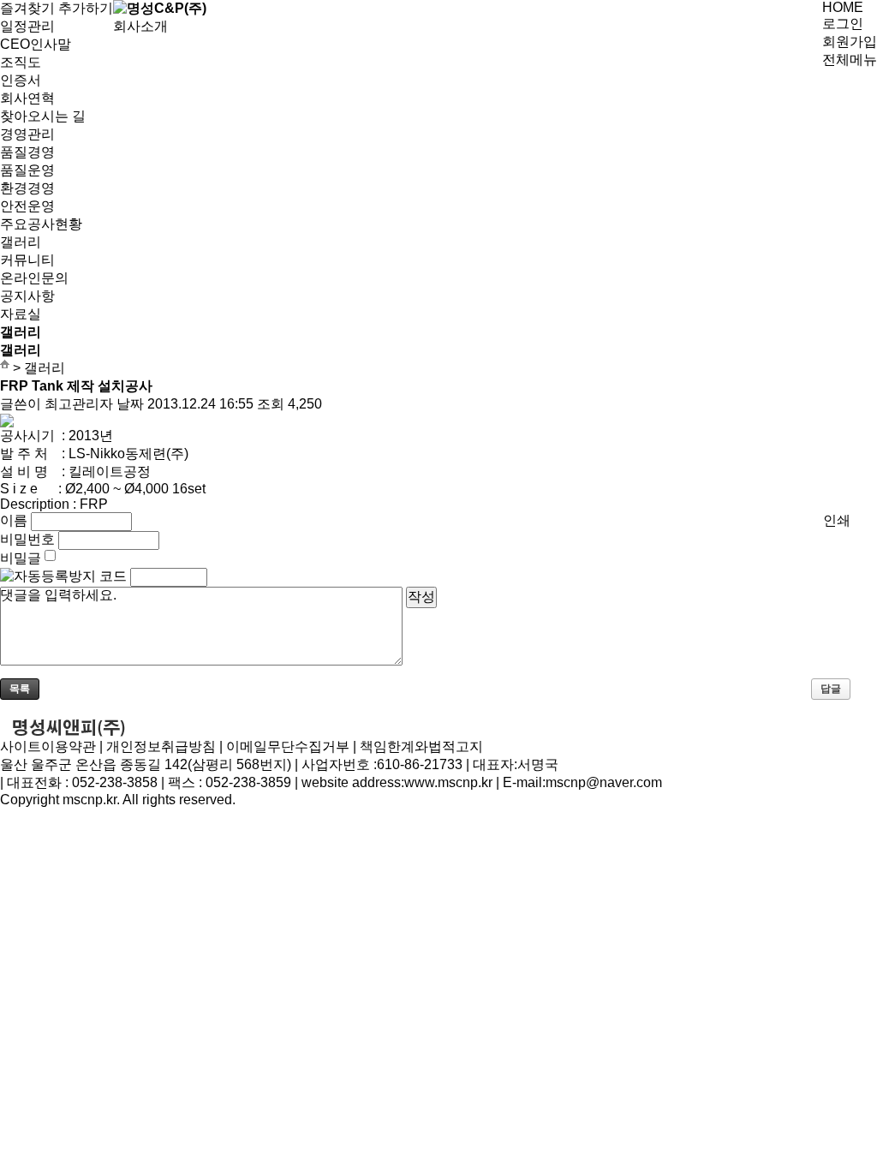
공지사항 (27, 296)
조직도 (20, 62)
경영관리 (27, 134)
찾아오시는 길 (43, 116)
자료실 (20, 314)
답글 (830, 689)
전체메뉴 (849, 59)
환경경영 (27, 188)
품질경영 (27, 152)
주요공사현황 (41, 224)
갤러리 (20, 242)
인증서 (20, 80)
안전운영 (27, 206)
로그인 (842, 23)
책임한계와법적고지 (421, 746)
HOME (842, 7)
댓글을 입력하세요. (58, 595)
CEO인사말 (35, 44)
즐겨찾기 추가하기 (56, 8)
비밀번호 (27, 539)
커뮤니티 (27, 260)
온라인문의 (34, 278)
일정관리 (27, 26)
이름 (13, 520)
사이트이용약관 (48, 746)
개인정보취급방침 (161, 746)
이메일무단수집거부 (287, 746)
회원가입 (849, 41)
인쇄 (836, 520)
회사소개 (140, 26)
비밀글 (20, 558)
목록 (19, 689)
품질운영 (27, 170)
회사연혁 (27, 98)
